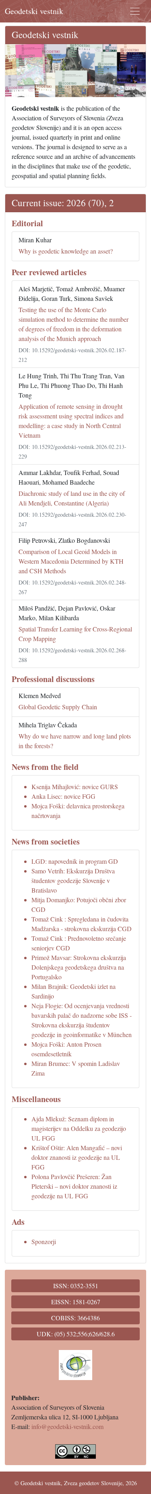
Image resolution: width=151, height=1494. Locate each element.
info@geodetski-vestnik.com (67, 1426)
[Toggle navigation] (135, 11)
